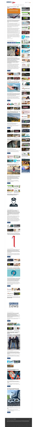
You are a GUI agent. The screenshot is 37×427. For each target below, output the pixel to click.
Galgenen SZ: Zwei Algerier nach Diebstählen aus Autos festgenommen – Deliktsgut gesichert (13, 333)
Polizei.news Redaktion (11, 92)
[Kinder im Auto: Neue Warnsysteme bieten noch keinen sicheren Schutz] (13, 375)
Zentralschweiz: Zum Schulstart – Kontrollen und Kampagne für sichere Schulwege (13, 45)
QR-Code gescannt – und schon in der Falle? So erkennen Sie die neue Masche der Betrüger (13, 268)
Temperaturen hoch (14, 149)
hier (9, 38)
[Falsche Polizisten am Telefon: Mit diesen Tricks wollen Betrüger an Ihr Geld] (13, 202)
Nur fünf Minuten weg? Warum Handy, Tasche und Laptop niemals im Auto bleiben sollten (13, 82)
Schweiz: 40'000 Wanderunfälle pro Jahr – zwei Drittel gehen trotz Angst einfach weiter (13, 112)
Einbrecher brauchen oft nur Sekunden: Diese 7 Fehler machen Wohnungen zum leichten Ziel (13, 234)
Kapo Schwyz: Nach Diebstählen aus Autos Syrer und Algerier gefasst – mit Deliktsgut (13, 389)
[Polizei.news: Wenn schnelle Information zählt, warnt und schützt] (13, 304)
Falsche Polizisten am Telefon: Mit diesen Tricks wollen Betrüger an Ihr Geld (13, 194)
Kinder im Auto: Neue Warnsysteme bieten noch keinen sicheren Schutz (13, 369)
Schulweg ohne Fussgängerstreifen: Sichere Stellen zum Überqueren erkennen (13, 164)
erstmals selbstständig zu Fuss (13, 59)
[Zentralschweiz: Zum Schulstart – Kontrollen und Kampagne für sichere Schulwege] (13, 51)
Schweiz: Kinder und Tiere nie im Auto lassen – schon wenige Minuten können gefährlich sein (13, 139)
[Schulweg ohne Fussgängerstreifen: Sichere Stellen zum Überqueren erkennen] (13, 170)
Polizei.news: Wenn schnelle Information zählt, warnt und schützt (13, 297)
